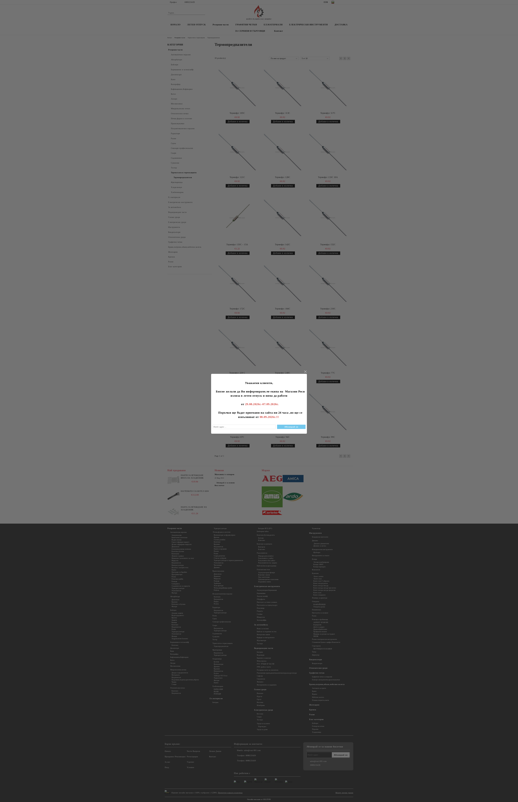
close (305, 371)
